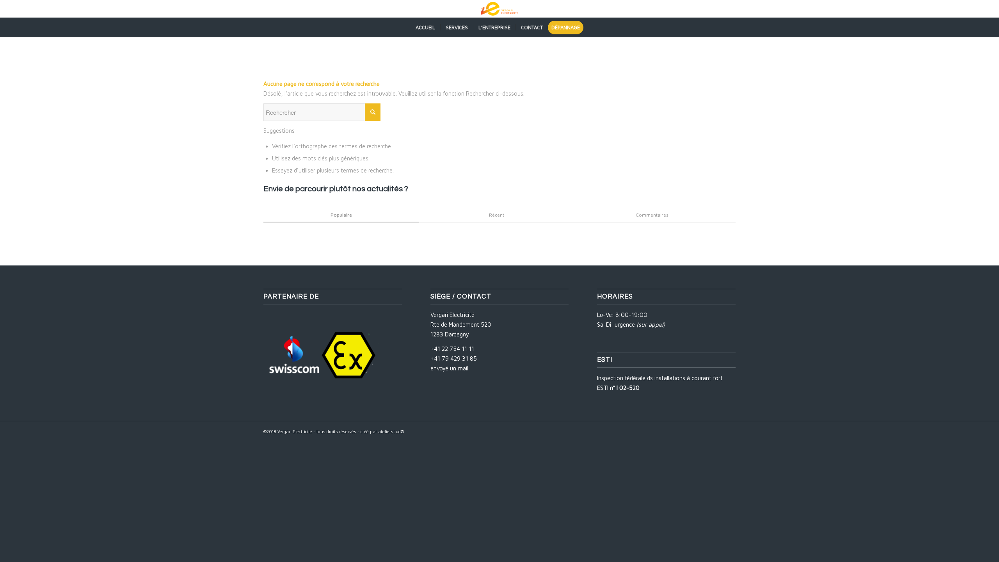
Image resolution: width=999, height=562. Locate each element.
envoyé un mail (449, 368)
